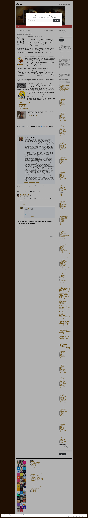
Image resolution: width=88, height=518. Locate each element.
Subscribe (57, 20)
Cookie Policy (23, 515)
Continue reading (44, 23)
